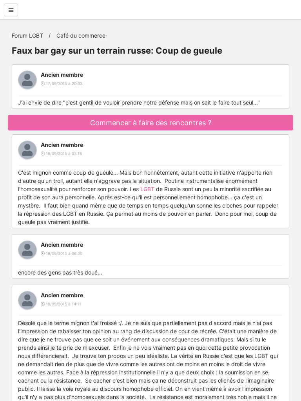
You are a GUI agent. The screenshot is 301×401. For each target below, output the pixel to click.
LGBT (147, 189)
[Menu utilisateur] (11, 10)
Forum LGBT (27, 35)
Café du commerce (80, 35)
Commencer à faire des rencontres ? (150, 123)
